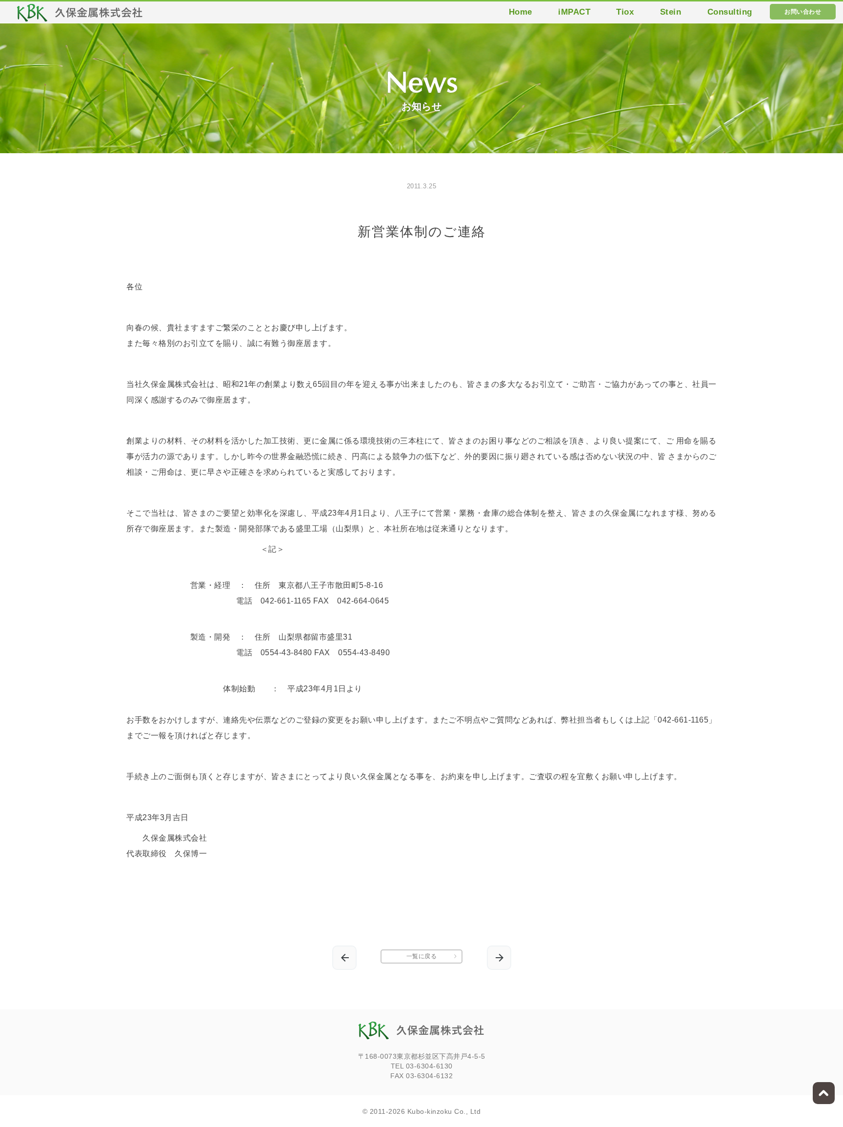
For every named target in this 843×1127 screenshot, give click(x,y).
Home (520, 12)
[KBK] (80, 15)
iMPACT (574, 12)
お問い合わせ (802, 11)
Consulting (729, 12)
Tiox (625, 12)
